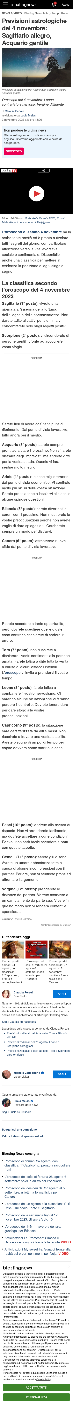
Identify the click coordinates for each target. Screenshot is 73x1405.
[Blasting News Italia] (23, 4)
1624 (32, 1283)
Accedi (66, 4)
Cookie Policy (43, 1379)
